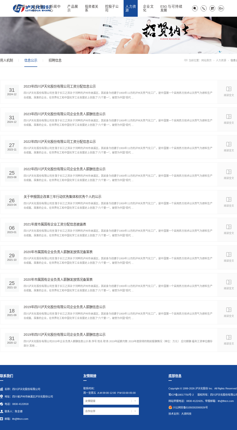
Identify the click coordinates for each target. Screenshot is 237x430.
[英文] (221, 8)
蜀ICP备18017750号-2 (181, 394)
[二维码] (212, 8)
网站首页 (206, 60)
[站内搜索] (195, 8)
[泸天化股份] (118, 35)
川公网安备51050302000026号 (190, 407)
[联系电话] (204, 8)
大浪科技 (186, 413)
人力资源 (221, 60)
